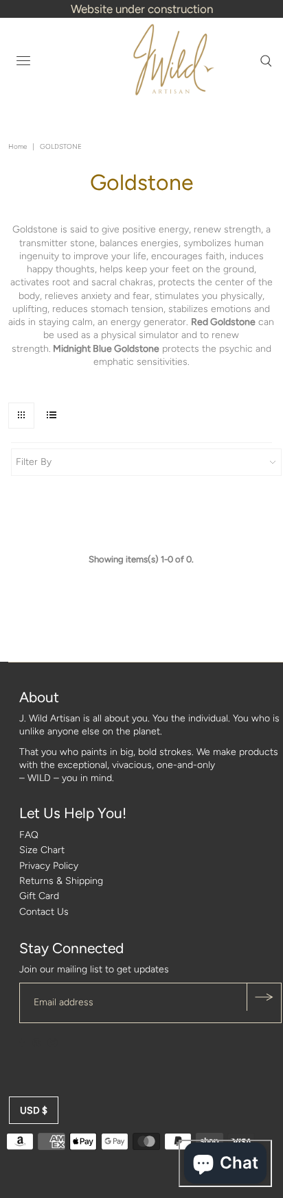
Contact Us (44, 912)
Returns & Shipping (61, 881)
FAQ (28, 835)
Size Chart (42, 850)
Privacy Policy (48, 866)
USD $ (33, 1110)
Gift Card (39, 896)
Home (17, 146)
